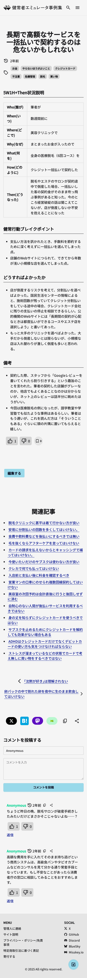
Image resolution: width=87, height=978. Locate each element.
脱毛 (42, 76)
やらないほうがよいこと (36, 68)
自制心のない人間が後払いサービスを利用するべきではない (45, 608)
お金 (14, 68)
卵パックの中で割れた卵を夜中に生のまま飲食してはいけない (41, 694)
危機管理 (30, 76)
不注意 (16, 76)
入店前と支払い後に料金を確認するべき (38, 575)
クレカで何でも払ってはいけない (33, 568)
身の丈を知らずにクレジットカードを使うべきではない (45, 620)
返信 (10, 834)
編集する (14, 473)
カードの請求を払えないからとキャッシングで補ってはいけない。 (45, 552)
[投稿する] (73, 964)
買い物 (54, 76)
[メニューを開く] (77, 7)
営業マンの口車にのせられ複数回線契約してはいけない (45, 584)
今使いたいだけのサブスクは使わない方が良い (43, 561)
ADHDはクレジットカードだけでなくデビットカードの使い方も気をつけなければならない (45, 644)
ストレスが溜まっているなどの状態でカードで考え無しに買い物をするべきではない (45, 656)
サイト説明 (10, 934)
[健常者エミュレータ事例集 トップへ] (32, 7)
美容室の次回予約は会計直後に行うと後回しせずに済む (45, 596)
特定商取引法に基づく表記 (21, 950)
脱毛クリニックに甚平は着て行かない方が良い (43, 522)
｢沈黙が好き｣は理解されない (46, 681)
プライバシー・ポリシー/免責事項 (23, 942)
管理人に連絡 (12, 928)
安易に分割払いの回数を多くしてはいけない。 (43, 529)
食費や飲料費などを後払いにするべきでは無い (43, 536)
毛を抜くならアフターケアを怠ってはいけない (43, 543)
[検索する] (68, 7)
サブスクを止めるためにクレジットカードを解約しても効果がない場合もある (45, 632)
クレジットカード (65, 68)
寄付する (9, 956)
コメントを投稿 (43, 787)
